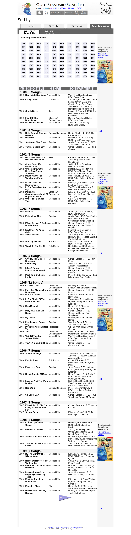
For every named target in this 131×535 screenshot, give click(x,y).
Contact (57, 527)
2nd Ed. (101, 57)
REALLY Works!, (104, 55)
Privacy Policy (65, 527)
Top (101, 131)
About (51, 527)
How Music (102, 54)
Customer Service (76, 527)
